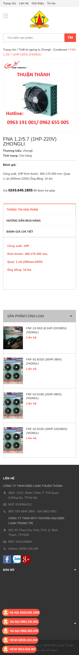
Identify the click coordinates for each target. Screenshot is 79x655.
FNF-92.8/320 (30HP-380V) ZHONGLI (44, 361)
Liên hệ (24, 3)
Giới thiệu (38, 3)
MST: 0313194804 (20, 541)
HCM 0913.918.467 (23, 649)
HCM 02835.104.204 (23, 640)
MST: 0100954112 (20, 504)
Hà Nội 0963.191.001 (24, 621)
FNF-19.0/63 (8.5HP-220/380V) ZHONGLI (46, 330)
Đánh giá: (9, 164)
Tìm (70, 37)
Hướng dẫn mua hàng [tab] (23, 220)
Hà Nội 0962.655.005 (24, 631)
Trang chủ (9, 3)
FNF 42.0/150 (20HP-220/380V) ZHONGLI (46, 431)
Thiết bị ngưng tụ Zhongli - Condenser (42, 49)
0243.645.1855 (20, 190)
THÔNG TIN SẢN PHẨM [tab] (22, 209)
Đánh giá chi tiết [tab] (19, 231)
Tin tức (51, 3)
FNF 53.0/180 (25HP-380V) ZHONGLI (44, 396)
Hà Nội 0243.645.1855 (24, 612)
